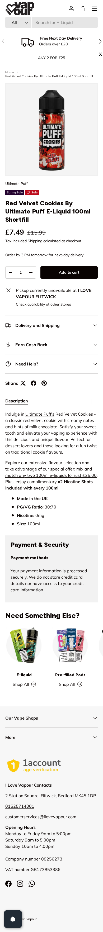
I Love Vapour (27, 919)
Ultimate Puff (16, 183)
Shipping (35, 241)
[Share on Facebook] (33, 383)
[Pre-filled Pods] (70, 645)
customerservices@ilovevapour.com (40, 816)
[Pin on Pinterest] (44, 383)
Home (9, 72)
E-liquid (24, 675)
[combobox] (51, 22)
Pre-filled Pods (70, 675)
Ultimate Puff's (39, 414)
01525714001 (19, 806)
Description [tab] (16, 400)
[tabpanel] (51, 469)
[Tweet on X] (23, 383)
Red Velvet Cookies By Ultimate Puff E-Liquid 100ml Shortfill (49, 76)
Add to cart (69, 272)
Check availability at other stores (43, 304)
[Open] (13, 919)
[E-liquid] (24, 645)
